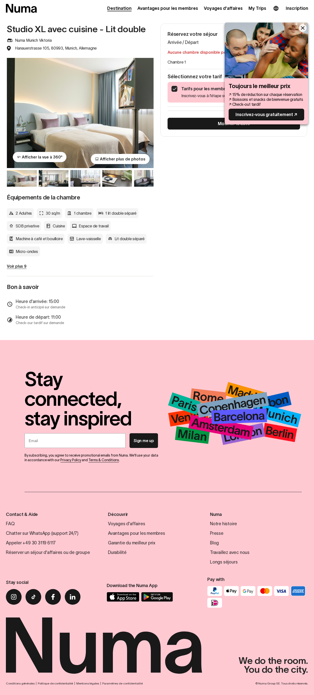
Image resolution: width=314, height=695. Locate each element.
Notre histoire (223, 523)
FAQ (10, 523)
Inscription (297, 8)
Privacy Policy (70, 460)
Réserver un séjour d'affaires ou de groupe (48, 552)
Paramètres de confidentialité (122, 683)
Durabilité (117, 552)
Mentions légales (87, 683)
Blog (214, 542)
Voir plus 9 (16, 266)
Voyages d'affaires (223, 8)
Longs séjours (223, 562)
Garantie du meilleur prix (131, 542)
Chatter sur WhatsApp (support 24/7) (42, 533)
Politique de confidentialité (55, 683)
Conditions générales (20, 683)
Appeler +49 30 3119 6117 (31, 542)
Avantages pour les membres (167, 8)
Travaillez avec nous (229, 552)
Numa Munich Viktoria (33, 40)
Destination (119, 8)
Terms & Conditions (104, 460)
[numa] (21, 8)
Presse (216, 533)
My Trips (257, 8)
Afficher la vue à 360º (42, 157)
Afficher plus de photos (122, 159)
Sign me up (143, 440)
